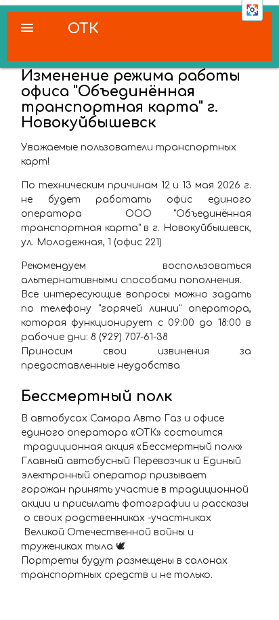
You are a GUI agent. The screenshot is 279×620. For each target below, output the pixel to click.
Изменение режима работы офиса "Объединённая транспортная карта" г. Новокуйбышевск (130, 99)
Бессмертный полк (97, 396)
